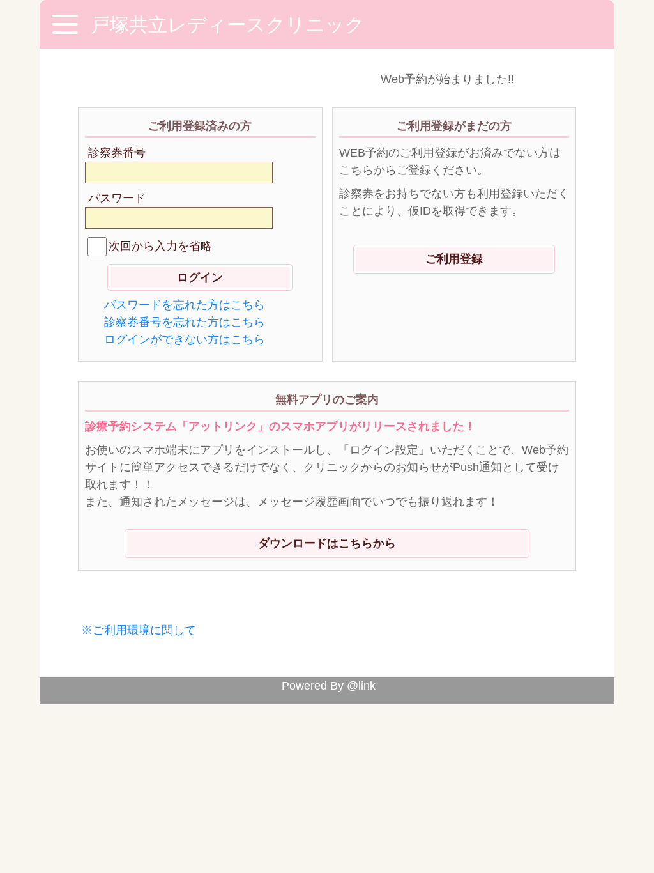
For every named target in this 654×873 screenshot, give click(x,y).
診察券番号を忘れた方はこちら (184, 322)
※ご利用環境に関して (138, 630)
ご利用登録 (454, 258)
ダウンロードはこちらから (327, 543)
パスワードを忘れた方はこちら (184, 304)
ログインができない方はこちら (184, 339)
